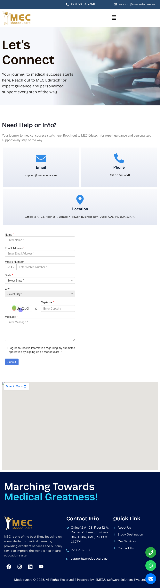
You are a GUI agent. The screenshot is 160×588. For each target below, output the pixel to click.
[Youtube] (41, 567)
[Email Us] (150, 578)
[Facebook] (9, 567)
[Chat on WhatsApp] (150, 565)
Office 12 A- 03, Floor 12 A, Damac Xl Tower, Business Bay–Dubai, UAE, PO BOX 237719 (80, 216)
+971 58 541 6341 (119, 175)
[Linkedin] (30, 567)
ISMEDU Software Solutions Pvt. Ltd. (120, 580)
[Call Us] (150, 552)
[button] (114, 18)
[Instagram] (19, 567)
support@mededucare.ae (41, 175)
